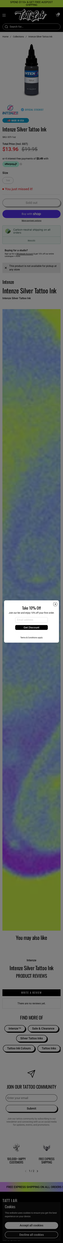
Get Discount (31, 627)
